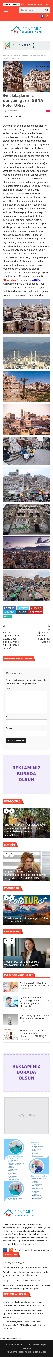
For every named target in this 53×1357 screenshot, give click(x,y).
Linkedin (10, 612)
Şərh (8, 688)
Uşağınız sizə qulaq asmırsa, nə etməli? (21, 1280)
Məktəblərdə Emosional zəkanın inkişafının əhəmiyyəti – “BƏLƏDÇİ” (33, 1033)
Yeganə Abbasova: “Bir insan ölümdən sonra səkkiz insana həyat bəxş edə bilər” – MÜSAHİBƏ (25, 875)
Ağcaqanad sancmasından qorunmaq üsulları (41, 636)
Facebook (10, 608)
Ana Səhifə (7, 55)
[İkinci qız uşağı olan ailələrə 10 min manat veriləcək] (10, 1019)
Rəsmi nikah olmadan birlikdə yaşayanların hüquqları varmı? (22, 963)
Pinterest (37, 612)
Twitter (24, 608)
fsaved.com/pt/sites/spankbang (12, 1338)
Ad (8, 716)
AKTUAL (17, 55)
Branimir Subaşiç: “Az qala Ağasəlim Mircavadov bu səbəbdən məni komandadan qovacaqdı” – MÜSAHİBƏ (25, 829)
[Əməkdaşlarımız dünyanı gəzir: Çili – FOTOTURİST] (26, 910)
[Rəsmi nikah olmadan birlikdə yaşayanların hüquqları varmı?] (26, 953)
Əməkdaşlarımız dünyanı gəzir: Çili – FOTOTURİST (26, 920)
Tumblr (22, 612)
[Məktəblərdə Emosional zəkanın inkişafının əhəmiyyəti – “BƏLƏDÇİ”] (10, 1034)
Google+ (38, 608)
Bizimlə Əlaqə (39, 1352)
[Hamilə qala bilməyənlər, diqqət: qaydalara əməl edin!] (10, 986)
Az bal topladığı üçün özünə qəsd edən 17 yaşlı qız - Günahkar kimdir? (11, 639)
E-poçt (9, 728)
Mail (8, 616)
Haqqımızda (25, 1352)
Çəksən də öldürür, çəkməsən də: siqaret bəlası (25, 1267)
